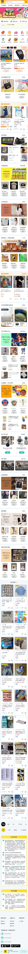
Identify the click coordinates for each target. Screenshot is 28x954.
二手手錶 (20, 824)
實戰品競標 (22, 165)
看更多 (23, 77)
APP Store (5, 945)
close (2, 951)
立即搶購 (6, 70)
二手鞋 (8, 830)
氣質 (8, 824)
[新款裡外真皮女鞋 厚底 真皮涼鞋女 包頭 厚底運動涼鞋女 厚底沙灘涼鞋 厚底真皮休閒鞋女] (12, 443)
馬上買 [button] (5, 267)
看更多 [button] (6, 212)
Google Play (15, 945)
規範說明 (19, 864)
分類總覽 (3, 5)
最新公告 (12, 926)
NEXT (27, 89)
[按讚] (12, 320)
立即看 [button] (6, 176)
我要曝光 (24, 47)
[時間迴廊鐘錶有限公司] (22, 445)
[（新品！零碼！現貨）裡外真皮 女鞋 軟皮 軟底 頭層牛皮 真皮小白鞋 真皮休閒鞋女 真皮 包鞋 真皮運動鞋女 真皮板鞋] (12, 438)
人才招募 (21, 921)
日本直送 (10, 5)
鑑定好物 (17, 5)
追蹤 (8, 452)
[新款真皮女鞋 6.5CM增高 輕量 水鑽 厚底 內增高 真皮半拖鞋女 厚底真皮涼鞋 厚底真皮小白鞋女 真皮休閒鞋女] (5, 440)
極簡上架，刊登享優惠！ (12, 25)
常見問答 (12, 921)
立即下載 (23, 951)
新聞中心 (3, 921)
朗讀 (25, 8)
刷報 (3, 824)
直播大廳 (23, 458)
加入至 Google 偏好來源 (25, 12)
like (7, 129)
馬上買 (23, 238)
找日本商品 (22, 331)
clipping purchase (10, 129)
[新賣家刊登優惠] (14, 12)
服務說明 (3, 923)
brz (13, 824)
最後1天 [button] (5, 195)
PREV (1, 89)
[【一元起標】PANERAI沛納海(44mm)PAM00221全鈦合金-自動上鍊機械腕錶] (19, 440)
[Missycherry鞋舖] (8, 445)
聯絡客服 (12, 923)
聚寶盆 (15, 830)
